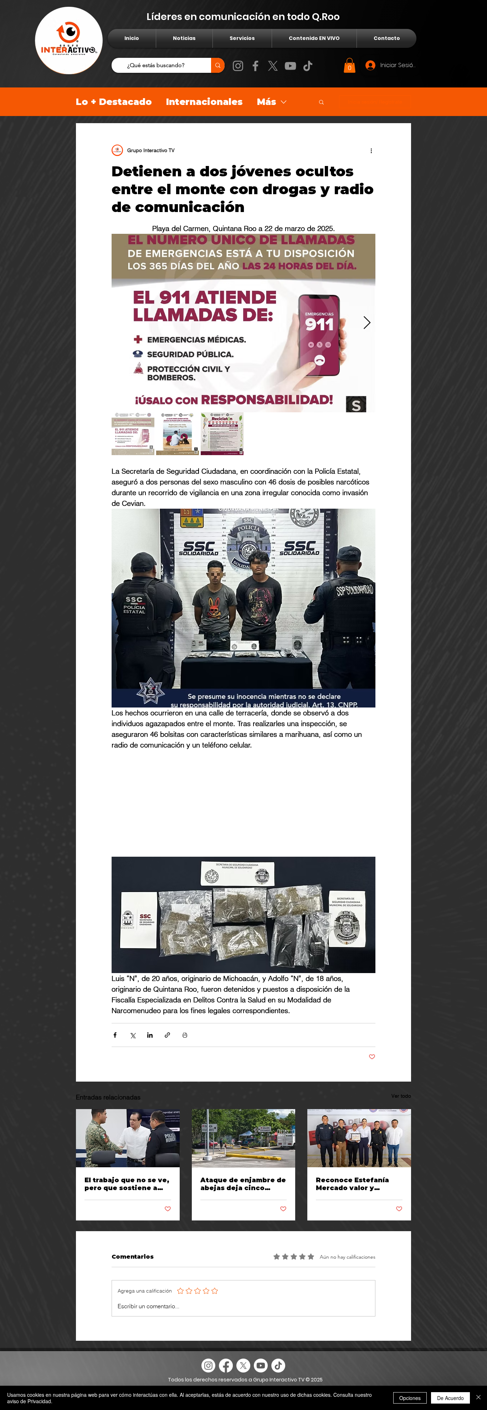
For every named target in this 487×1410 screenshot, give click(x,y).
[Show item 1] (133, 433)
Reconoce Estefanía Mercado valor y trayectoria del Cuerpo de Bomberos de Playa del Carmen (357, 1184)
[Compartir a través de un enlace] (167, 1035)
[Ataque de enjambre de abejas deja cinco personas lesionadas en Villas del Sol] (244, 1138)
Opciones (410, 1397)
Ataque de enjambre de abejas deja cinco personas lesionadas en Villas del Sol (243, 1184)
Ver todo (401, 1096)
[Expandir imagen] (243, 323)
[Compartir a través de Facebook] (115, 1035)
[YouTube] (290, 66)
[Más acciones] (371, 150)
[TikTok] (308, 66)
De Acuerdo (450, 1397)
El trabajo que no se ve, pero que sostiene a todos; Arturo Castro (126, 1184)
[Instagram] (238, 66)
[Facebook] (255, 66)
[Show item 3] (222, 433)
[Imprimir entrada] (184, 1035)
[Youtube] (261, 1366)
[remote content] (243, 801)
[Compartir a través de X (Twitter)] (132, 1035)
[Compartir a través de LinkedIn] (150, 1035)
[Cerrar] (478, 1397)
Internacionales (204, 101)
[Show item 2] (177, 433)
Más (266, 101)
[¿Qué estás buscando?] (218, 65)
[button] (349, 65)
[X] (273, 66)
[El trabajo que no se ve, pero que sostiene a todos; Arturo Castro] (128, 1138)
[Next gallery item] (367, 323)
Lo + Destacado (114, 101)
